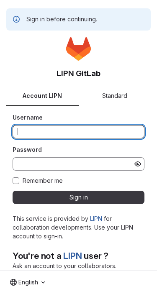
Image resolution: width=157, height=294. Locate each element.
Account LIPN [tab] (42, 95)
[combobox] (27, 282)
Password (27, 149)
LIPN (96, 218)
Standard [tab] (114, 95)
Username (28, 117)
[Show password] (137, 164)
